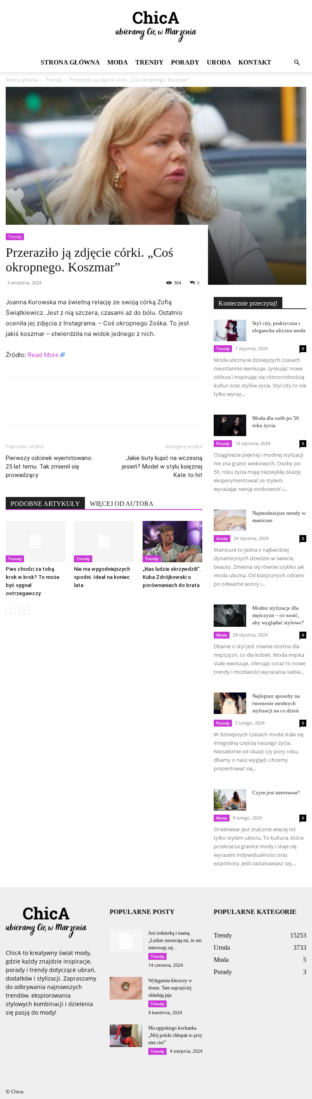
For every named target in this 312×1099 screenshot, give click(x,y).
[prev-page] (11, 609)
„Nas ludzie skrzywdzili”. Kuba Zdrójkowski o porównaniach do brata (172, 577)
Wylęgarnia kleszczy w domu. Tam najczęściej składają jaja (170, 988)
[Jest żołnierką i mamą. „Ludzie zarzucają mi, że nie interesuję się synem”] (126, 940)
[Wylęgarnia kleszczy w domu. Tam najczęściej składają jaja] (126, 988)
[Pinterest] (51, 408)
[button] (296, 63)
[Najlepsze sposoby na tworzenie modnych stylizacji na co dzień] (230, 703)
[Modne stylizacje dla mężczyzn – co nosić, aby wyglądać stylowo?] (230, 615)
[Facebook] (14, 408)
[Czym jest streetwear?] (230, 800)
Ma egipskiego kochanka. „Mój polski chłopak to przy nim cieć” (175, 1035)
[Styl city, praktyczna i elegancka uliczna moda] (230, 330)
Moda (117, 62)
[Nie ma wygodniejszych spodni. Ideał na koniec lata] (104, 541)
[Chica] (156, 27)
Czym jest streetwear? (276, 792)
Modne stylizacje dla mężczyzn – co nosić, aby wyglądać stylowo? (278, 615)
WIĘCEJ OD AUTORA (122, 503)
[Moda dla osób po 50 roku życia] (230, 425)
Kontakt (254, 62)
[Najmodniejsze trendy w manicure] (230, 520)
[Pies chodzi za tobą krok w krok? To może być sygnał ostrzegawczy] (35, 541)
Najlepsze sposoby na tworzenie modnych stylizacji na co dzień (276, 703)
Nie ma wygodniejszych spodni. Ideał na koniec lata (102, 577)
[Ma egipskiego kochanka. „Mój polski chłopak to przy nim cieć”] (126, 1035)
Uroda (219, 62)
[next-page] (24, 609)
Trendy (149, 62)
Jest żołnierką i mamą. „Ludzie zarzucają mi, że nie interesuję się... (175, 940)
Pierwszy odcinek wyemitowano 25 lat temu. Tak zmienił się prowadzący (48, 466)
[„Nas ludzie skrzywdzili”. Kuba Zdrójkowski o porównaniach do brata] (172, 541)
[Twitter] (32, 408)
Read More (43, 355)
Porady (185, 62)
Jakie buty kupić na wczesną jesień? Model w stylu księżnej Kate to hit (162, 466)
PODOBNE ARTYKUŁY (45, 503)
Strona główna (70, 62)
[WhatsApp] (70, 408)
